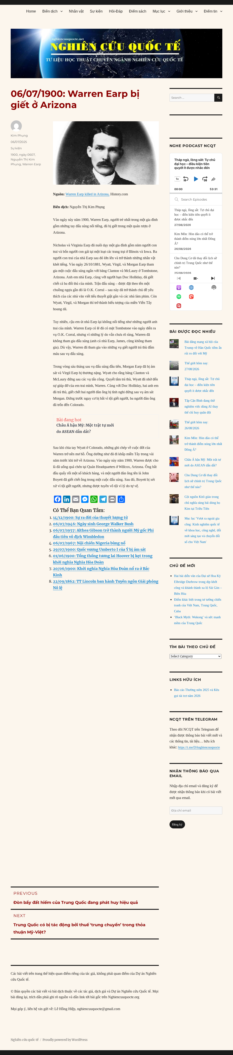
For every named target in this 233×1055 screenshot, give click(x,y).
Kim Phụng (19, 135)
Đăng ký (177, 824)
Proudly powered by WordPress (65, 1040)
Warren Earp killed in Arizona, (87, 194)
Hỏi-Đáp (116, 11)
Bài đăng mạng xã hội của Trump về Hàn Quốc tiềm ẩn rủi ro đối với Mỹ (203, 347)
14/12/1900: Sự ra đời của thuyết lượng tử (90, 517)
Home (31, 11)
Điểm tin (210, 11)
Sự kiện (96, 11)
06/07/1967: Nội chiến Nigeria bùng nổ (89, 543)
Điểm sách (137, 11)
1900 (14, 154)
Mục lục (159, 11)
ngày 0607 (27, 154)
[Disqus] (85, 687)
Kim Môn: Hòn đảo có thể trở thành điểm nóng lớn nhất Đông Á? (194, 238)
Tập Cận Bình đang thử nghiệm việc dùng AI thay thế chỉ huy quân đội (201, 406)
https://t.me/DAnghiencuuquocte (199, 747)
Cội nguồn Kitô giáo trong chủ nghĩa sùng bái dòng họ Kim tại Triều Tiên (202, 502)
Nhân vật (76, 11)
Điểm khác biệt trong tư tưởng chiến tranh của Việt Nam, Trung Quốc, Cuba (197, 605)
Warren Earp (31, 164)
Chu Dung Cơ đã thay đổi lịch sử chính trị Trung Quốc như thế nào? (195, 262)
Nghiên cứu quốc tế (24, 1040)
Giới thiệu (184, 11)
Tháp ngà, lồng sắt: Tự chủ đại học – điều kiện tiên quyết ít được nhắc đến (194, 214)
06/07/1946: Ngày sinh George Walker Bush (93, 524)
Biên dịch (50, 11)
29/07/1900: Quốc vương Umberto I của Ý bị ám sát (99, 549)
